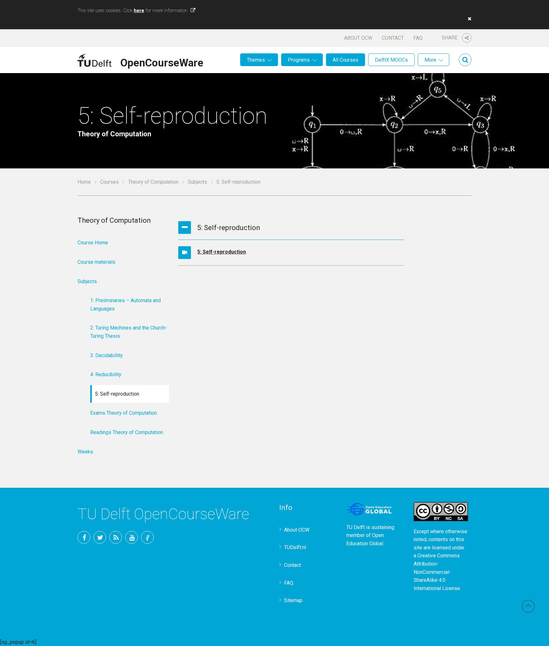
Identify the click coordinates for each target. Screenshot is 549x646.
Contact (393, 38)
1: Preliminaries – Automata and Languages (125, 304)
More (430, 60)
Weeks (85, 452)
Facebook (84, 537)
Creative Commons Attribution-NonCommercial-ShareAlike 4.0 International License (437, 572)
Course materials (96, 262)
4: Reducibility (105, 374)
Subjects (197, 182)
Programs (299, 60)
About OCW (358, 38)
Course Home (93, 243)
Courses (109, 182)
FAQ (418, 38)
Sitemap (293, 600)
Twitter (99, 537)
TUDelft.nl (295, 547)
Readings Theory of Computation (126, 432)
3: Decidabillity (106, 355)
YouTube (131, 537)
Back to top (528, 606)
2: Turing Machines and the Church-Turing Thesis (128, 332)
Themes (256, 60)
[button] (467, 19)
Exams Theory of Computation (123, 413)
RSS (115, 537)
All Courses (345, 60)
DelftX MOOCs (391, 60)
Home (84, 182)
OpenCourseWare (161, 62)
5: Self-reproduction (221, 252)
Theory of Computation (153, 182)
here (139, 10)
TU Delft (147, 537)
